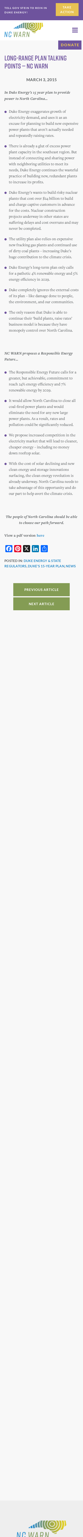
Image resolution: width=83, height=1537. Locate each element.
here (40, 535)
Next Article (41, 604)
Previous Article (41, 590)
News (71, 566)
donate (70, 44)
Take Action (67, 9)
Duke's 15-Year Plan (46, 566)
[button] (75, 30)
